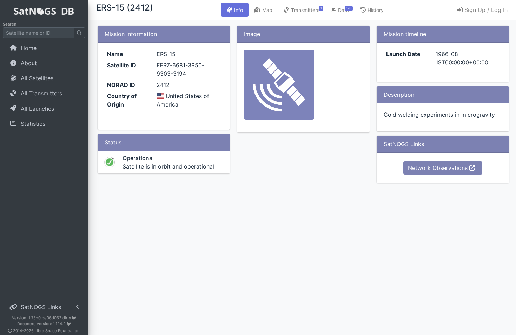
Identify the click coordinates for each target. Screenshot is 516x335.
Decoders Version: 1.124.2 (42, 323)
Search (9, 24)
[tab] (235, 10)
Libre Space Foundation (57, 330)
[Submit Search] (79, 32)
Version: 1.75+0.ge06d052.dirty (42, 317)
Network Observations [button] (438, 167)
